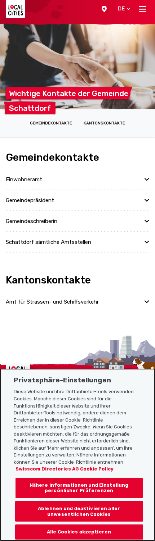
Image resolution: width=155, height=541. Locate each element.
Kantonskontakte (104, 123)
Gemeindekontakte (51, 123)
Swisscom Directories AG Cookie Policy (64, 469)
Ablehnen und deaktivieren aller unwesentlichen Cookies (79, 511)
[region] (77, 455)
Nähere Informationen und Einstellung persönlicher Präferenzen (79, 488)
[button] (104, 9)
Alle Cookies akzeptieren (79, 532)
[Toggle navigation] (142, 9)
